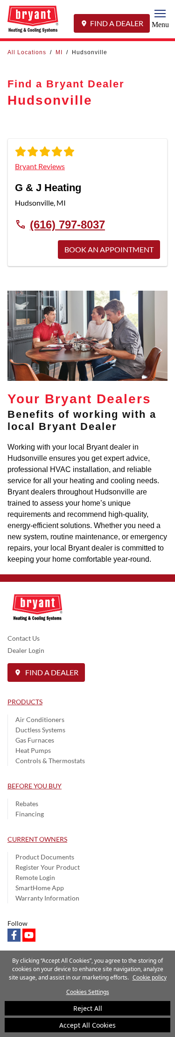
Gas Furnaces (34, 740)
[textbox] (87, 503)
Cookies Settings (87, 992)
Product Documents (44, 857)
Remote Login (35, 877)
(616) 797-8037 (67, 224)
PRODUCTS (24, 702)
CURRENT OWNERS (37, 839)
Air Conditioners (39, 719)
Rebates (26, 804)
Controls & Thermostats (50, 761)
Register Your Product (47, 867)
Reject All (87, 1008)
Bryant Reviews (40, 166)
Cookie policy (150, 977)
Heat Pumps (33, 750)
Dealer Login (25, 650)
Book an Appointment (109, 249)
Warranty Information (47, 898)
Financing (29, 814)
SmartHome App (39, 888)
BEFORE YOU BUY (34, 786)
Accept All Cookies (87, 1025)
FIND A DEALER (116, 23)
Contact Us (23, 638)
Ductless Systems (40, 730)
